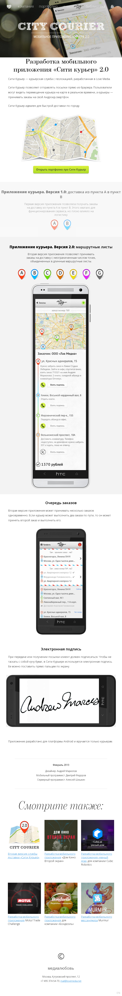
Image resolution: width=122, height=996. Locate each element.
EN (119, 993)
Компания (26, 6)
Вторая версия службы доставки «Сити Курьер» (23, 855)
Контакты (112, 6)
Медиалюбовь (10, 6)
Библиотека (95, 6)
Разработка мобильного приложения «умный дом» (96, 857)
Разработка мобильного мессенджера (96, 918)
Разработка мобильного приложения (59, 855)
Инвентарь (71, 6)
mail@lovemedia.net (70, 981)
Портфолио (48, 6)
